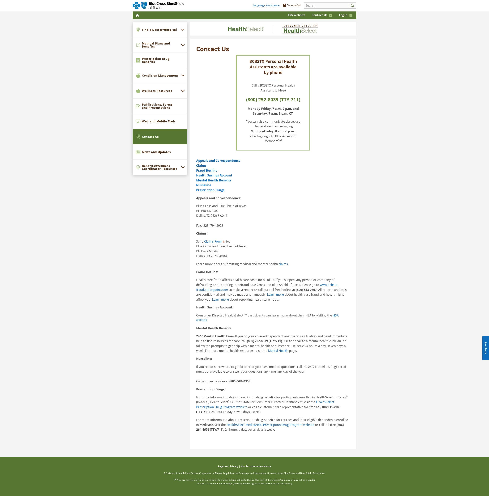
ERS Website (296, 15)
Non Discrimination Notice (256, 466)
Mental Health (278, 351)
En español (292, 5)
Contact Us (319, 15)
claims (283, 264)
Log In (343, 15)
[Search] (351, 5)
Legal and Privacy (228, 466)
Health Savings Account (214, 175)
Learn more (275, 294)
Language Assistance (266, 5)
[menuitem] (160, 29)
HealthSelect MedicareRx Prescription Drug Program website (270, 425)
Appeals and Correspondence (218, 161)
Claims (201, 165)
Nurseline (203, 185)
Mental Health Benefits (214, 180)
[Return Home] (138, 15)
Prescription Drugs (210, 190)
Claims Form (213, 241)
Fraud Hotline (206, 170)
